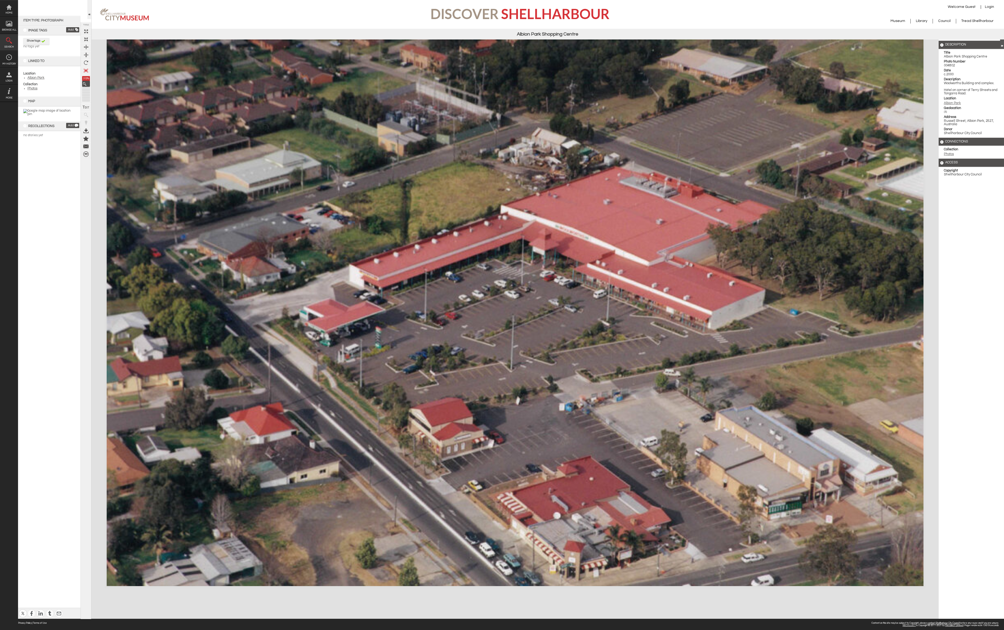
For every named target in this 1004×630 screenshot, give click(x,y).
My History (9, 64)
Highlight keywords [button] (86, 123)
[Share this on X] (23, 610)
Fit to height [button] (86, 55)
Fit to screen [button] (86, 39)
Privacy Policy (25, 623)
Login (9, 81)
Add (71, 29)
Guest (970, 7)
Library (921, 21)
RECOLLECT (909, 625)
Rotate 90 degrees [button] (86, 63)
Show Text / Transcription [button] (86, 107)
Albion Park (35, 77)
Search (9, 47)
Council (944, 21)
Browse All (9, 30)
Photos (32, 88)
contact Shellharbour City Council (943, 623)
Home (9, 13)
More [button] (9, 98)
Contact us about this (86, 146)
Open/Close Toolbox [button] (89, 9)
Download (86, 131)
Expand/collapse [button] (1002, 43)
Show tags (33, 40)
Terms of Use (40, 623)
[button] (86, 84)
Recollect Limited (954, 625)
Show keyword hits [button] (86, 115)
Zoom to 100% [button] (86, 71)
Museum (898, 21)
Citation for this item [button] (86, 154)
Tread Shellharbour (977, 21)
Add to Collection (86, 138)
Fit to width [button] (86, 47)
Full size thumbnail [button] (86, 31)
